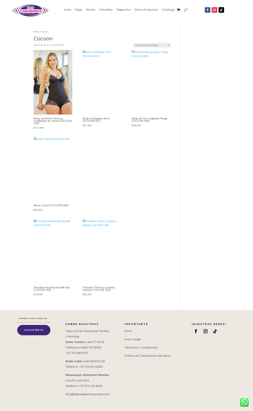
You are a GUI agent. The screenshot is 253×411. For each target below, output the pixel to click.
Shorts (90, 10)
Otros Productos (146, 10)
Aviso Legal (132, 339)
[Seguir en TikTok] (221, 10)
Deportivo (124, 10)
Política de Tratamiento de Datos (147, 355)
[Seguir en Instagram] (214, 10)
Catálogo (168, 10)
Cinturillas (106, 10)
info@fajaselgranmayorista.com (87, 394)
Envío (128, 331)
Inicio (67, 10)
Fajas (78, 10)
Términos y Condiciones (141, 347)
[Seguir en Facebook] (207, 10)
